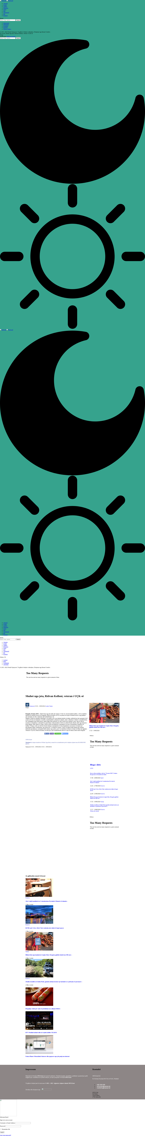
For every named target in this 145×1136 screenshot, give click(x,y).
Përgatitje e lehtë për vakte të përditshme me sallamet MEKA (43, 1008)
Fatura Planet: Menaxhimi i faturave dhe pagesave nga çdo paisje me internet (47, 1056)
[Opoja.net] (6, 0)
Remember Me (6, 1129)
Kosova (103, 786)
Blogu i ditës (95, 765)
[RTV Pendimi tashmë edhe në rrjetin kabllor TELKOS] (39, 1029)
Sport (102, 778)
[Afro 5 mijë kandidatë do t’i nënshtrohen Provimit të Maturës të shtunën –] (39, 896)
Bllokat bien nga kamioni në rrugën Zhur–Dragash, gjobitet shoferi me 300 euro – (104, 726)
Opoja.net (32, 706)
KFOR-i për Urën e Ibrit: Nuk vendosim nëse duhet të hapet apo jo (45, 928)
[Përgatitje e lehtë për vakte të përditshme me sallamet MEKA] (39, 1005)
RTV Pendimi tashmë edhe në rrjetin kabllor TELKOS (41, 1032)
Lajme (47, 706)
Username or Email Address (7, 1123)
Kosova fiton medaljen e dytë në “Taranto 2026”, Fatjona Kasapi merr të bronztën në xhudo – (103, 774)
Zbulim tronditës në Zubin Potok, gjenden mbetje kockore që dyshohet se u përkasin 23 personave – (104, 805)
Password (2, 1126)
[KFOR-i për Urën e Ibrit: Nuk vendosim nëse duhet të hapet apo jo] (39, 923)
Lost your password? (5, 1135)
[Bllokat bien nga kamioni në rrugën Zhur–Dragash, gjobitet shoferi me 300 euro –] (104, 722)
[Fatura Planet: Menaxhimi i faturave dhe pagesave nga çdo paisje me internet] (39, 1053)
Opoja (51, 706)
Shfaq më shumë (11, 36)
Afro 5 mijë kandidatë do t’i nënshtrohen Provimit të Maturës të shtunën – (47, 901)
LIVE (91, 768)
